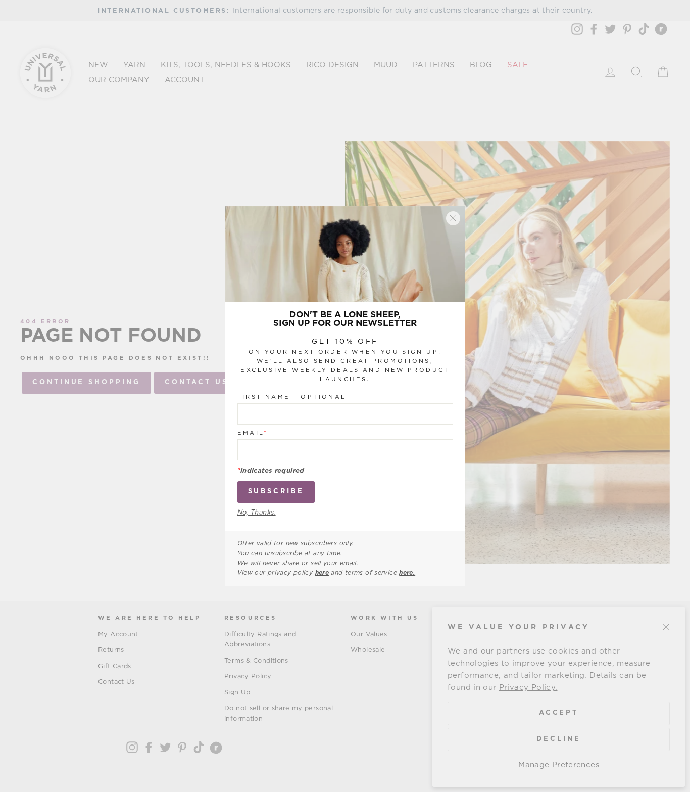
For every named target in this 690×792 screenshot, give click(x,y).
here (322, 573)
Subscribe (276, 491)
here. (407, 573)
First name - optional (292, 397)
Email (252, 433)
